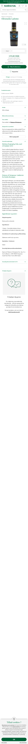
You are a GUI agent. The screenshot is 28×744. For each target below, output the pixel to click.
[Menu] (2, 6)
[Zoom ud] (23, 45)
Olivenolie (11, 13)
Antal (7, 51)
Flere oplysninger (23, 742)
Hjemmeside (4, 13)
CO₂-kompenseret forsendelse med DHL (14, 62)
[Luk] (27, 1)
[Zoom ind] (25, 45)
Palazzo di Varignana (15, 122)
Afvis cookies (4, 742)
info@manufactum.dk (14, 312)
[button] (25, 23)
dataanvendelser (16, 726)
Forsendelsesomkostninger (14, 61)
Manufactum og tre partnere (8, 725)
